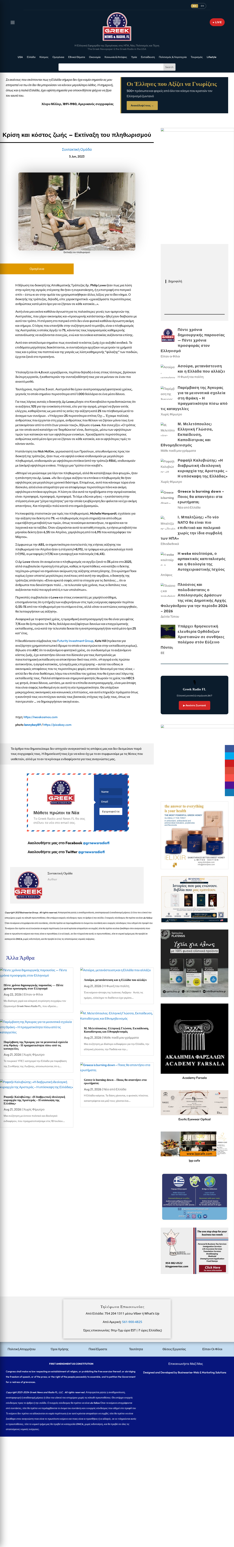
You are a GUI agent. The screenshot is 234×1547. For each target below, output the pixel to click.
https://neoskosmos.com (41, 717)
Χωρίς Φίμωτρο (33, 1054)
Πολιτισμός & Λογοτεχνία (173, 57)
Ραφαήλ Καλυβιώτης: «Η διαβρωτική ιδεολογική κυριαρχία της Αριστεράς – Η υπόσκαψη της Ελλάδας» (34, 1100)
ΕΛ (194, 6)
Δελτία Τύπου (170, 616)
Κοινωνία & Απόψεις (116, 57)
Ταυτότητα (136, 1349)
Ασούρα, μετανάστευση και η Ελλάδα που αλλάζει (115, 979)
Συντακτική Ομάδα (77, 149)
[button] (12, 22)
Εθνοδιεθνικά (170, 544)
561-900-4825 (132, 1322)
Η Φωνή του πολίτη (116, 986)
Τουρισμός (197, 57)
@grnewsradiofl (91, 852)
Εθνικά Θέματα (76, 57)
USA (20, 57)
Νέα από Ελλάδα (114, 1089)
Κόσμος (43, 57)
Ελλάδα (31, 57)
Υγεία (134, 57)
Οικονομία (95, 57)
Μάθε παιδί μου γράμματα (121, 1037)
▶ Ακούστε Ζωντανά (194, 705)
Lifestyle (211, 57)
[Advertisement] (109, 1462)
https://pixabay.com (57, 725)
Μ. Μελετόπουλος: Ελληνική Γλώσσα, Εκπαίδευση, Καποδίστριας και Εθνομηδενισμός (116, 1030)
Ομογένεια (58, 57)
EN (202, 6)
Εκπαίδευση (148, 57)
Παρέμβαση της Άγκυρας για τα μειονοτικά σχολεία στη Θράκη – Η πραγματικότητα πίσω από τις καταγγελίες (36, 1045)
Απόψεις (166, 575)
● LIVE (217, 22)
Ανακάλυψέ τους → (142, 105)
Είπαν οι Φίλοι (33, 994)
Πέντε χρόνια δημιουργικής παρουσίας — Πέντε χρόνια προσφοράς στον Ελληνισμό (33, 987)
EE (162, 653)
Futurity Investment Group (75, 641)
